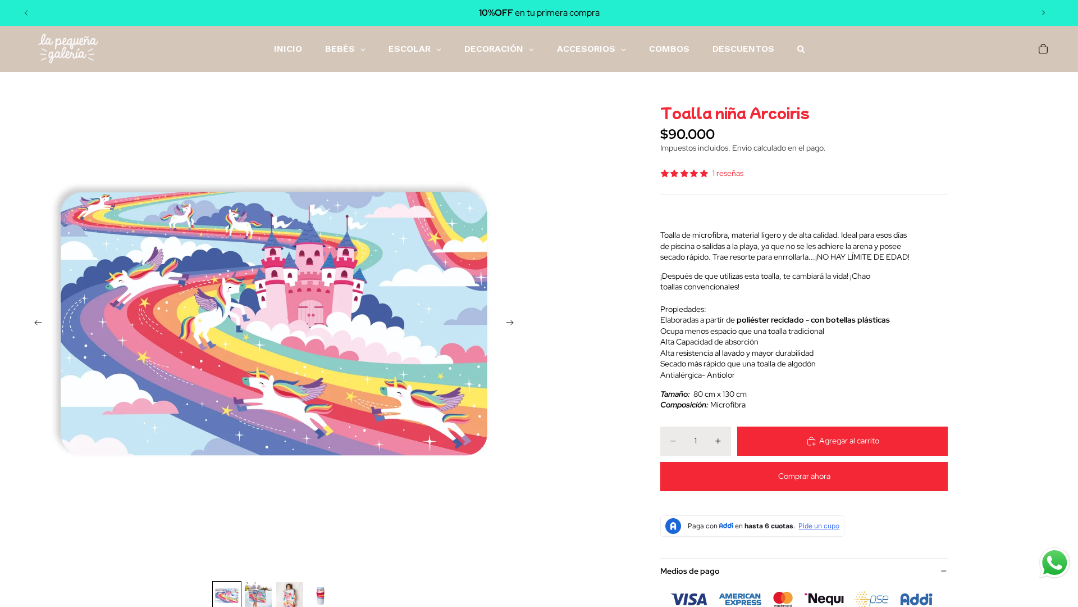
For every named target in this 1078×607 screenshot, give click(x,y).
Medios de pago (690, 571)
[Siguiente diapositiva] (1043, 13)
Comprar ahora (804, 476)
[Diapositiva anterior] (26, 13)
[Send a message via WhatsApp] (1054, 563)
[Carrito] (1043, 49)
